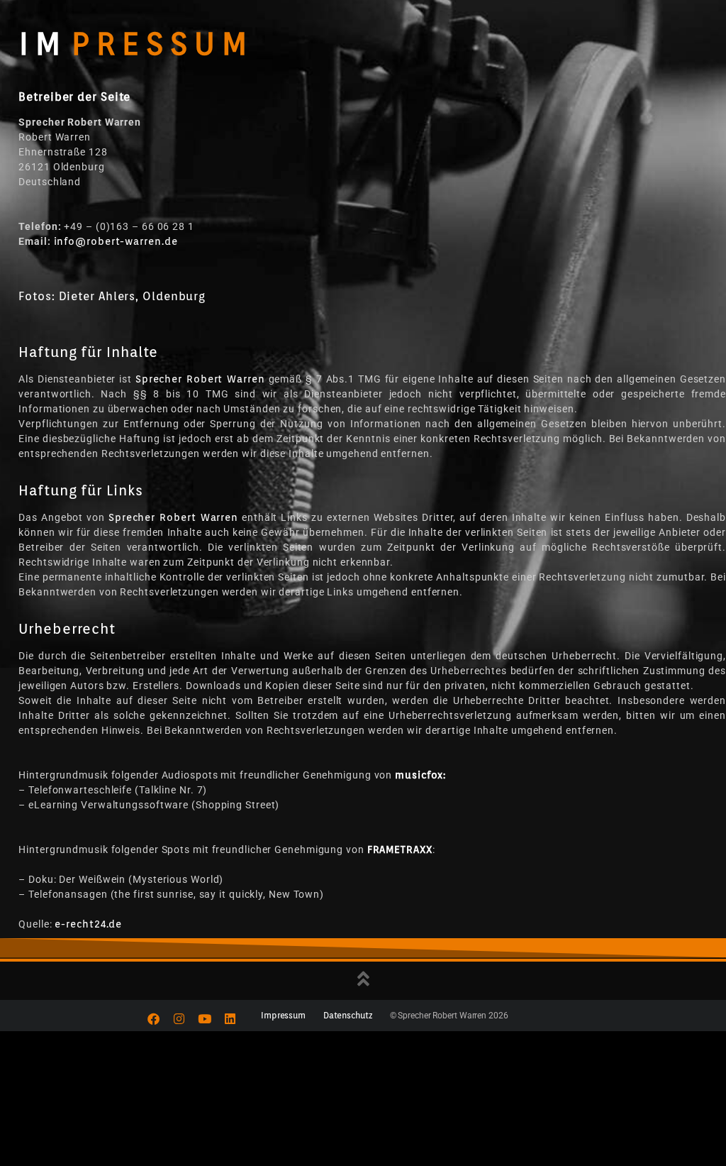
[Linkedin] (230, 1019)
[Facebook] (154, 1019)
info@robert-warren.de (116, 241)
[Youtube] (205, 1019)
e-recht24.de (88, 924)
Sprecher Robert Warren (200, 379)
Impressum (283, 1015)
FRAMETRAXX (399, 849)
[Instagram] (179, 1019)
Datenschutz (348, 1015)
